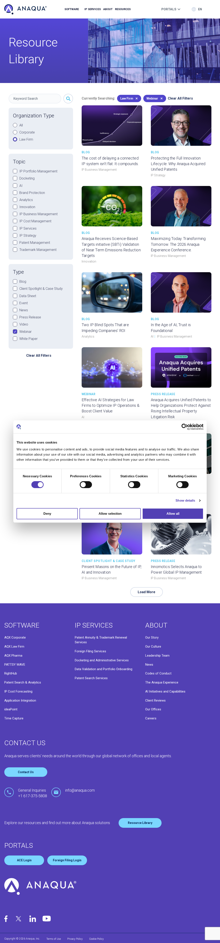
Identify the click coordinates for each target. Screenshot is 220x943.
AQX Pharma (13, 655)
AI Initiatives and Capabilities (165, 691)
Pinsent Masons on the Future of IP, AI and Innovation (111, 569)
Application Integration (20, 700)
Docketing (27, 178)
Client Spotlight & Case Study (41, 289)
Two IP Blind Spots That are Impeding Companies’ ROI (105, 328)
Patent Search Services (91, 678)
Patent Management (34, 243)
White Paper (28, 339)
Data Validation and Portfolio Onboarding (103, 669)
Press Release (30, 317)
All (21, 125)
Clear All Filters (38, 355)
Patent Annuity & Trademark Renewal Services (101, 640)
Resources (123, 9)
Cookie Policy (96, 938)
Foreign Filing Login (67, 860)
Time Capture (13, 718)
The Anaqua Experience (161, 682)
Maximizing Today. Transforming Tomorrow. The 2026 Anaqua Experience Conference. (178, 244)
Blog (22, 282)
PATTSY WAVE (14, 665)
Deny (47, 513)
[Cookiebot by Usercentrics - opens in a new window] (184, 427)
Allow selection (110, 513)
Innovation (27, 207)
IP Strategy (27, 235)
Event (23, 303)
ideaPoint (10, 709)
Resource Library (140, 823)
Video (23, 324)
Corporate (27, 132)
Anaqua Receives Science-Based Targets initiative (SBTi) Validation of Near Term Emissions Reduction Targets (111, 247)
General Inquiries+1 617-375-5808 (32, 793)
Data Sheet (27, 296)
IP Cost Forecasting (18, 691)
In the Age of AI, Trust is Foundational (171, 328)
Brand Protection (32, 193)
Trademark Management (38, 250)
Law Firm (26, 139)
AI (21, 186)
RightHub (10, 673)
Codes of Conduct (158, 673)
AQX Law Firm (14, 646)
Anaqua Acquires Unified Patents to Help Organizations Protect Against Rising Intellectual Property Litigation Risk (181, 408)
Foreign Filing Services (90, 651)
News (23, 310)
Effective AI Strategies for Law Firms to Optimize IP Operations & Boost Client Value (110, 405)
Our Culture (153, 646)
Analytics (26, 200)
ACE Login (24, 860)
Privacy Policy (75, 938)
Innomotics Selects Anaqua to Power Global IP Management (176, 569)
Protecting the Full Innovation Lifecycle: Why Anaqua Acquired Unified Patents (178, 164)
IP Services (92, 9)
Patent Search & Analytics (22, 682)
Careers (150, 718)
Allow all (173, 513)
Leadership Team (157, 655)
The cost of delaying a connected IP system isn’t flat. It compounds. (110, 161)
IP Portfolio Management (38, 171)
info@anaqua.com (80, 790)
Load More (146, 592)
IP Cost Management (35, 221)
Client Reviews (155, 700)
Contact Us (26, 772)
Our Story (152, 637)
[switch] (86, 484)
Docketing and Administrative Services (102, 660)
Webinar (25, 332)
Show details (185, 500)
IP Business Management (38, 214)
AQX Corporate (15, 637)
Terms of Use (53, 938)
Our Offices (153, 709)
